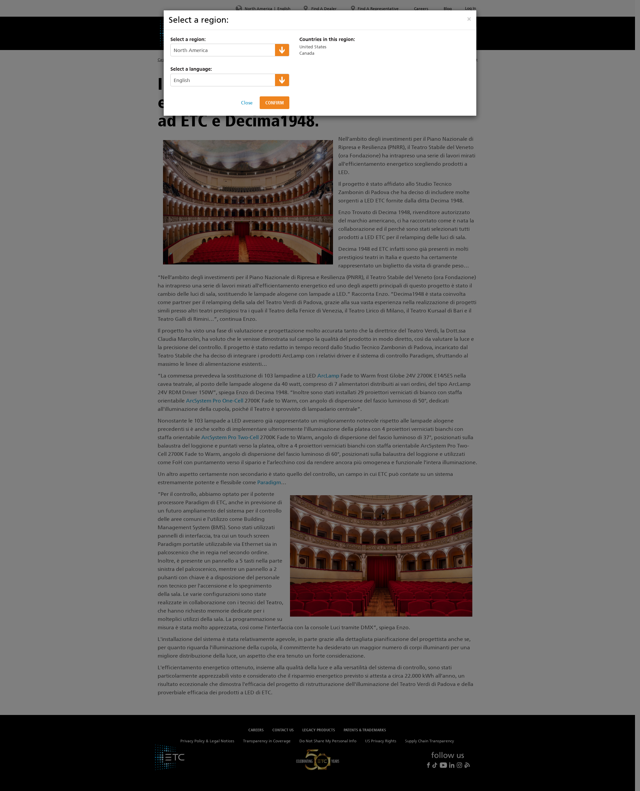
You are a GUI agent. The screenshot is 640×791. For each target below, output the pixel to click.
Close (247, 103)
